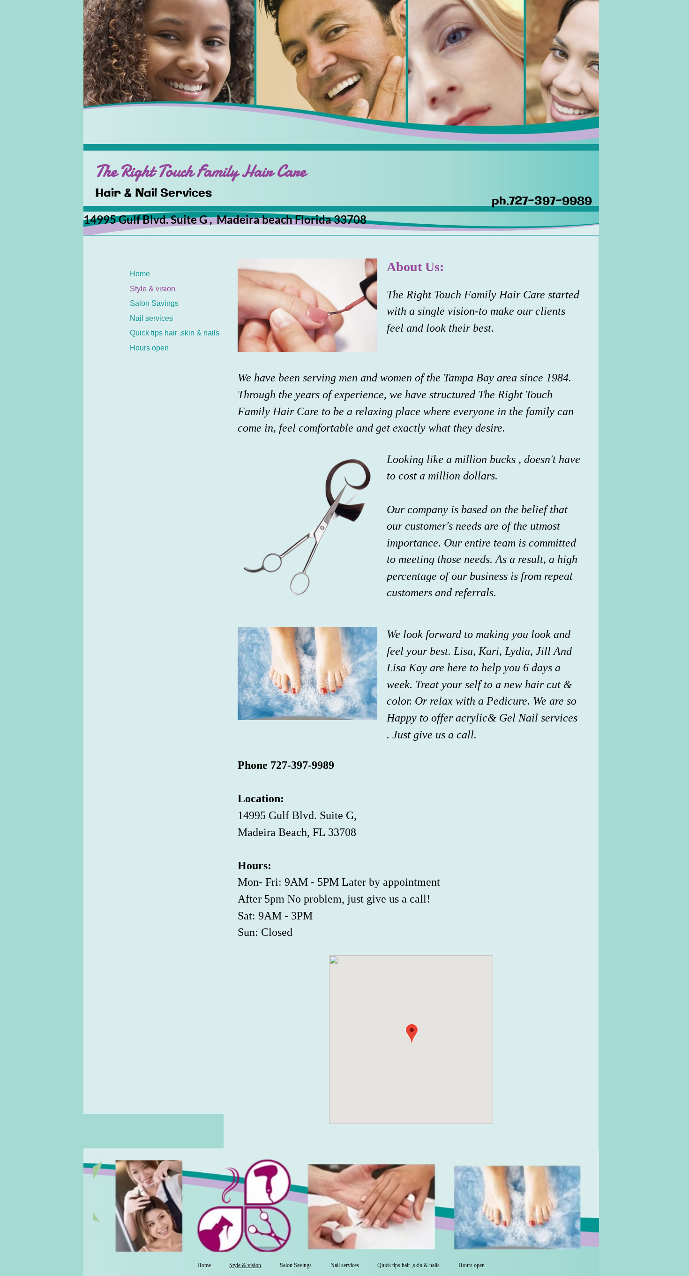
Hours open (149, 348)
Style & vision (152, 289)
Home (140, 274)
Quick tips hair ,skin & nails (174, 333)
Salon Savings (154, 303)
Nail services (151, 318)
